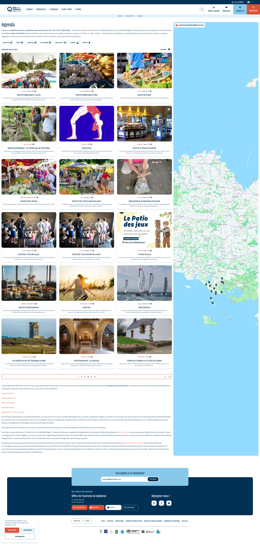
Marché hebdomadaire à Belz (87, 95)
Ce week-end (30, 43)
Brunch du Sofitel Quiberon (29, 307)
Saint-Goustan (123, 432)
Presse (87, 521)
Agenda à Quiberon (9, 398)
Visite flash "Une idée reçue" (29, 254)
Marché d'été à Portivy (28, 201)
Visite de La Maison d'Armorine (144, 148)
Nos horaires (130, 507)
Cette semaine (44, 43)
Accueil (120, 16)
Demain (18, 43)
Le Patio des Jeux (144, 254)
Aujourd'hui (6, 43)
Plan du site (185, 521)
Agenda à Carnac (8, 407)
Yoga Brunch (86, 148)
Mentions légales (119, 521)
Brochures (96, 507)
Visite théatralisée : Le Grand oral (86, 360)
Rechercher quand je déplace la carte (191, 25)
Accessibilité (237, 2)
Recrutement (110, 521)
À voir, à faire (67, 9)
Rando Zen (87, 307)
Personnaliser (20, 536)
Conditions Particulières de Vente (134, 521)
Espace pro (77, 521)
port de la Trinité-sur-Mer (133, 443)
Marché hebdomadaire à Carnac (29, 95)
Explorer (29, 9)
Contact (112, 507)
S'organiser (53, 9)
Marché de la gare (144, 95)
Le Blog (78, 9)
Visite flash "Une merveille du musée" (86, 254)
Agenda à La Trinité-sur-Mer (13, 412)
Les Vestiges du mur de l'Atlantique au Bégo (29, 360)
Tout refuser (28, 530)
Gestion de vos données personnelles (153, 521)
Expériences (41, 9)
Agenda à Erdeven (8, 403)
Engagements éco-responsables (172, 521)
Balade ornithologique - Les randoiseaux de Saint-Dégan (29, 148)
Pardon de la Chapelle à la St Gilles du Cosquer (144, 360)
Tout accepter (12, 530)
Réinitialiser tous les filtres (9, 50)
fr (248, 2)
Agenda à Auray (7, 393)
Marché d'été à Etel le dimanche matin (86, 201)
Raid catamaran (144, 307)
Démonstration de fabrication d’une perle (144, 201)
